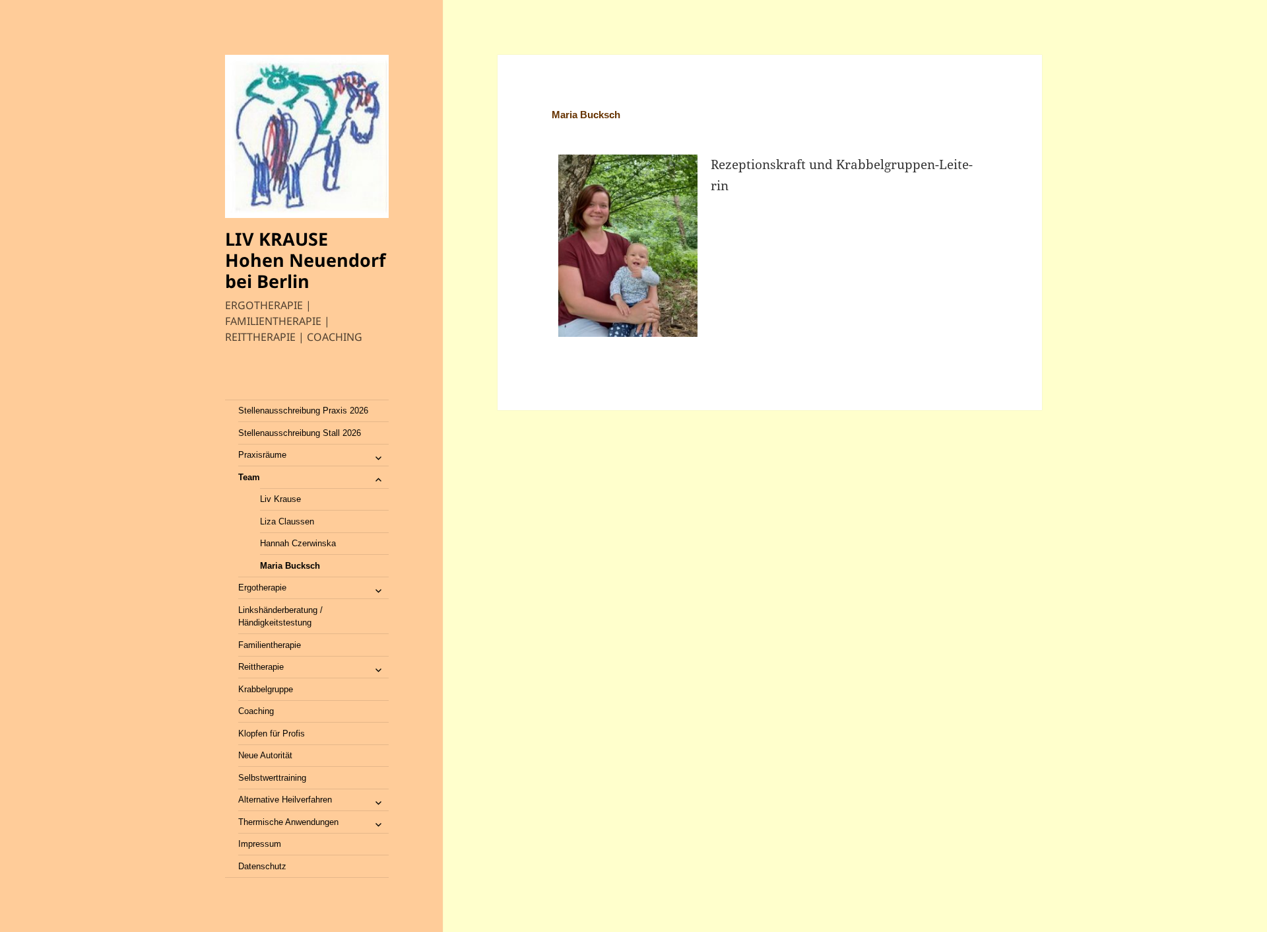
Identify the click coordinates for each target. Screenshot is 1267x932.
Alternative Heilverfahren (285, 800)
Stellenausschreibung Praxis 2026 (303, 410)
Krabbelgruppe (265, 689)
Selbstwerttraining (272, 778)
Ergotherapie (262, 587)
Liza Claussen (287, 521)
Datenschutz (262, 866)
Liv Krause (280, 499)
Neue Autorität (265, 755)
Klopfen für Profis (271, 733)
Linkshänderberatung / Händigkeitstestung (280, 616)
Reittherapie (261, 667)
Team (249, 477)
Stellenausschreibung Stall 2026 (299, 433)
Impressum (259, 844)
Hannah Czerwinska (298, 543)
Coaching (256, 711)
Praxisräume (262, 455)
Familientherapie (269, 645)
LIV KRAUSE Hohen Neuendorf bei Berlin (305, 260)
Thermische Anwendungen (288, 822)
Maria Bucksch (290, 566)
